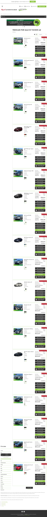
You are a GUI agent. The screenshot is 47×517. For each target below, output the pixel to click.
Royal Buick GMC (3, 504)
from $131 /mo (43, 44)
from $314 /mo (43, 448)
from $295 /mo (43, 403)
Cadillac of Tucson (4, 505)
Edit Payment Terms (5, 457)
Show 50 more (29, 489)
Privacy (24, 515)
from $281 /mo (43, 288)
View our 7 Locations (42, 6)
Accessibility (28, 515)
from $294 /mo (43, 380)
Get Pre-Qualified (40, 52)
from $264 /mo (43, 265)
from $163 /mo (43, 88)
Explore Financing (35, 189)
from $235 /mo (43, 221)
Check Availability (40, 46)
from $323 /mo (43, 472)
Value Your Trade (40, 48)
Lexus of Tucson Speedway (5, 502)
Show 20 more (29, 487)
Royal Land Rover (4, 503)
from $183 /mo (43, 132)
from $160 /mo (43, 66)
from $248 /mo (43, 243)
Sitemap (26, 515)
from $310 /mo (43, 425)
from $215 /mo (43, 154)
